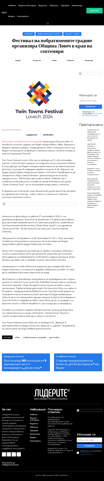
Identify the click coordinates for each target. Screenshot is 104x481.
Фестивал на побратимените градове (22, 141)
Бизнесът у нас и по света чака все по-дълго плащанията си (60, 450)
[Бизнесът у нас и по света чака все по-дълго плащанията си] (82, 171)
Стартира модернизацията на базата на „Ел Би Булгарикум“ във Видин (77, 364)
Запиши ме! (90, 107)
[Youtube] (19, 454)
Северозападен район (49, 34)
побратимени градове (34, 337)
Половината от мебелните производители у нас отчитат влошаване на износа (60, 421)
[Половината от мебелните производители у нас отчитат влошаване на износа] (82, 133)
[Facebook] (4, 454)
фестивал (54, 337)
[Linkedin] (14, 454)
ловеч (17, 337)
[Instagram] (9, 454)
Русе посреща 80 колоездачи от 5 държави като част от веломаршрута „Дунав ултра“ (25, 364)
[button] (47, 23)
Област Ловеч (72, 34)
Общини (29, 34)
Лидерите (31, 135)
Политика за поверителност (92, 114)
